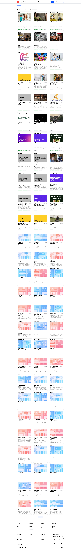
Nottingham (54, 524)
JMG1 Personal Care (36, 173)
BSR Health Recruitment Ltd (22, 303)
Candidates (19, 541)
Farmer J (35, 12)
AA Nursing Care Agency (37, 113)
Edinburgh (54, 526)
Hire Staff (18, 536)
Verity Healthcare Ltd (53, 153)
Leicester (42, 523)
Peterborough (43, 527)
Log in (62, 1)
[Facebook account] (20, 547)
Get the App (43, 536)
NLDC (19, 12)
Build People (51, 392)
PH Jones (35, 374)
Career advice (31, 536)
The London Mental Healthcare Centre (55, 113)
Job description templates (21, 542)
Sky (18, 250)
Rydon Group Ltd (36, 321)
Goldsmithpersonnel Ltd (37, 445)
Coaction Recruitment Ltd (37, 286)
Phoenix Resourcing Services (54, 12)
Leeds (18, 524)
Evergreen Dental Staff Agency (22, 113)
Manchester (54, 523)
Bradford (30, 526)
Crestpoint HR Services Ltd (53, 173)
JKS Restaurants (36, 52)
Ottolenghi (51, 72)
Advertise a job (19, 537)
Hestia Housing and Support (38, 463)
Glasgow (42, 524)
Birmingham (31, 523)
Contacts (42, 539)
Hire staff (57, 1)
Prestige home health (21, 173)
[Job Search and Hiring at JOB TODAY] (18, 2)
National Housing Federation (54, 321)
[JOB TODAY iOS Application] (55, 536)
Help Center (43, 541)
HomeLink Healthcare (37, 303)
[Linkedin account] (25, 547)
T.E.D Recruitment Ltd (37, 339)
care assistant (20, 193)
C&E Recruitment (20, 52)
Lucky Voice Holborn (53, 32)
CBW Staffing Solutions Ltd (37, 427)
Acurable (35, 193)
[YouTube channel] (22, 547)
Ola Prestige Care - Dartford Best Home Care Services (56, 93)
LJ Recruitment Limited (53, 286)
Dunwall (19, 427)
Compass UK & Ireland (21, 339)
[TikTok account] (17, 547)
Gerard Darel (35, 153)
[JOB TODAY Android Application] (61, 536)
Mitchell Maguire (20, 321)
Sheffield (42, 526)
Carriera (51, 445)
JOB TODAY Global (32, 537)
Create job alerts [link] (34, 9)
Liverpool (30, 524)
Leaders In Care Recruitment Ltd (54, 268)
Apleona (51, 374)
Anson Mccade (20, 445)
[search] (52, 2)
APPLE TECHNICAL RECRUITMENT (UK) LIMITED (23, 357)
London (18, 523)
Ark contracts (20, 153)
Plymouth (18, 527)
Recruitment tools (20, 544)
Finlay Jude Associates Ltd (21, 463)
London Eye (19, 32)
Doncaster (54, 527)
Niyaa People (51, 303)
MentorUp (19, 133)
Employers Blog (19, 539)
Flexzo (51, 463)
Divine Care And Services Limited (22, 72)
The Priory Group (20, 286)
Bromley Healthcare (21, 392)
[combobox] (29, 1)
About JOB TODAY (44, 537)
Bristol (18, 526)
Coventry (30, 527)
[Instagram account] (19, 547)
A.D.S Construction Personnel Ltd (54, 427)
